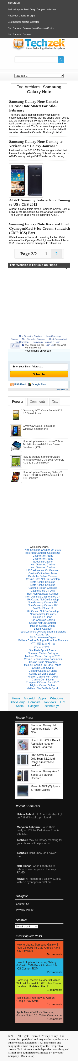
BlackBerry (29, 9)
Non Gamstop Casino (43, 28)
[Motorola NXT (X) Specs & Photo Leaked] (22, 795)
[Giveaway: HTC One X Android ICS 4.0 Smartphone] (16, 420)
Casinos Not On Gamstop (42, 587)
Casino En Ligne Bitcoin (42, 673)
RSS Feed (20, 384)
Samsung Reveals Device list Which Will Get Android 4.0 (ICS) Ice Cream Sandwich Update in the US (38, 983)
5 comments (54, 954)
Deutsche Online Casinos (42, 576)
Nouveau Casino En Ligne (43, 653)
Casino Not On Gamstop (43, 622)
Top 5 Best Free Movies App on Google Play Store (35, 999)
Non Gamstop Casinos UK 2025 (43, 550)
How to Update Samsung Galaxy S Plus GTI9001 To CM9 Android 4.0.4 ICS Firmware (43, 475)
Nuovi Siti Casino (43, 561)
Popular (18, 401)
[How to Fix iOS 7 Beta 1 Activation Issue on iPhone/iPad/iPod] (22, 749)
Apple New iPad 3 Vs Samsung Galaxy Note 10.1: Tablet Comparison (39, 1014)
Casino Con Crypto (43, 667)
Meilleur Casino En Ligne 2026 (42, 656)
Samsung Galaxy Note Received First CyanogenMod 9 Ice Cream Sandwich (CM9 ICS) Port (39, 228)
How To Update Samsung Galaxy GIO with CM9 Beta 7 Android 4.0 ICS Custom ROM (36, 965)
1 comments (54, 989)
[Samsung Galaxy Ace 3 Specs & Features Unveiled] (22, 780)
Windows (51, 9)
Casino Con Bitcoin (43, 679)
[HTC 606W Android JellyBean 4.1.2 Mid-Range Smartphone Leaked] (22, 764)
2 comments (54, 972)
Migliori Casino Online (42, 625)
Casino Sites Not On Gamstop (43, 579)
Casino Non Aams (43, 555)
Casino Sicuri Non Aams (43, 662)
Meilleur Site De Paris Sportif (43, 688)
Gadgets (41, 9)
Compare (34, 702)
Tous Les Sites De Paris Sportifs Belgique (42, 631)
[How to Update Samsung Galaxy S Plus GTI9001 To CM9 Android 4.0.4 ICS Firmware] (16, 482)
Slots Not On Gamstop (42, 582)
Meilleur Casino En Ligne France (42, 665)
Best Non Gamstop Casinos (42, 593)
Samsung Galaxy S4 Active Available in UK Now (44, 729)
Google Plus (39, 384)
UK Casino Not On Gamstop (43, 599)
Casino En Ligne (42, 617)
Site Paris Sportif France (42, 650)
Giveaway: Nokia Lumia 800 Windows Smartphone (39, 427)
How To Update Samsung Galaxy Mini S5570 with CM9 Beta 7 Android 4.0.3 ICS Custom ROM (43, 459)
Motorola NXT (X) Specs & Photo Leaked (45, 788)
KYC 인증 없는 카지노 (43, 643)
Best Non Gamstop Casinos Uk (42, 552)
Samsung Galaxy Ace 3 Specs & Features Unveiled (45, 775)
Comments (38, 401)
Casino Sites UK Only (43, 590)
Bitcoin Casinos (43, 628)
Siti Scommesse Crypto (43, 637)
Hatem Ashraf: (26, 814)
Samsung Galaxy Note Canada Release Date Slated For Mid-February (33, 105)
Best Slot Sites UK (43, 608)
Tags (55, 401)
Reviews (50, 702)
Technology (51, 706)
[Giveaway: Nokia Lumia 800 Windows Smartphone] (16, 435)
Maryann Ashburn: (29, 827)
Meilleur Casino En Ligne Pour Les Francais (43, 640)
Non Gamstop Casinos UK (43, 602)
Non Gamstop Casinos (19, 28)
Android (12, 9)
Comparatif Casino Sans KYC (42, 682)
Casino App (42, 634)
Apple (20, 9)
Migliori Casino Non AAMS (43, 676)
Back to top (27, 1055)
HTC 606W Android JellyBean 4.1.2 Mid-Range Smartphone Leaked (43, 760)
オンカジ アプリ (43, 647)
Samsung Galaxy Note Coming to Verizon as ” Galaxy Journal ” (36, 143)
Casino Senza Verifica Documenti (43, 659)
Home (16, 698)
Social (20, 706)
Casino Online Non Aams (42, 573)
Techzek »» (62, 389)
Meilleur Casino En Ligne (42, 670)
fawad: (21, 878)
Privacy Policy (24, 909)
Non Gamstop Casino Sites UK (42, 596)
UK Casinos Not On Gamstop (42, 570)
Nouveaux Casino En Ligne (21, 15)
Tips (63, 702)
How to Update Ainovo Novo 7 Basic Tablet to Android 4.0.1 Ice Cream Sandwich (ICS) (43, 444)
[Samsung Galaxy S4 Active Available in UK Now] (22, 734)
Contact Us (23, 904)
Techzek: (22, 840)
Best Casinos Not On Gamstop (23, 22)
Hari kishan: (24, 865)
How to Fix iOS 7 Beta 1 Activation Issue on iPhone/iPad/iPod (45, 744)
